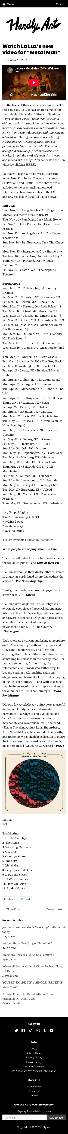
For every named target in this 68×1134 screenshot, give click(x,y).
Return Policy (34, 1053)
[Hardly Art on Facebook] (23, 1031)
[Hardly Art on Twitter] (16, 1031)
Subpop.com (34, 1086)
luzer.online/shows (40, 539)
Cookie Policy (34, 1062)
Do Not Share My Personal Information (34, 1071)
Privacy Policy (34, 1057)
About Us (34, 1091)
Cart (63, 4)
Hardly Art (44, 1127)
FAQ (34, 1048)
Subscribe (56, 1118)
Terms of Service (34, 1066)
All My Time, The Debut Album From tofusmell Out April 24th (27, 996)
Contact (34, 1095)
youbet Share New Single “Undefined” (27, 943)
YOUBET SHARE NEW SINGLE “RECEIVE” (33, 982)
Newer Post (54, 909)
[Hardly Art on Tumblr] (44, 1031)
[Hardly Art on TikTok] (30, 1031)
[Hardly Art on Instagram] (38, 1031)
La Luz (25, 109)
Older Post (13, 909)
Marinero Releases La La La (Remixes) (28, 954)
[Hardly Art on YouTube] (51, 1031)
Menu (10, 4)
